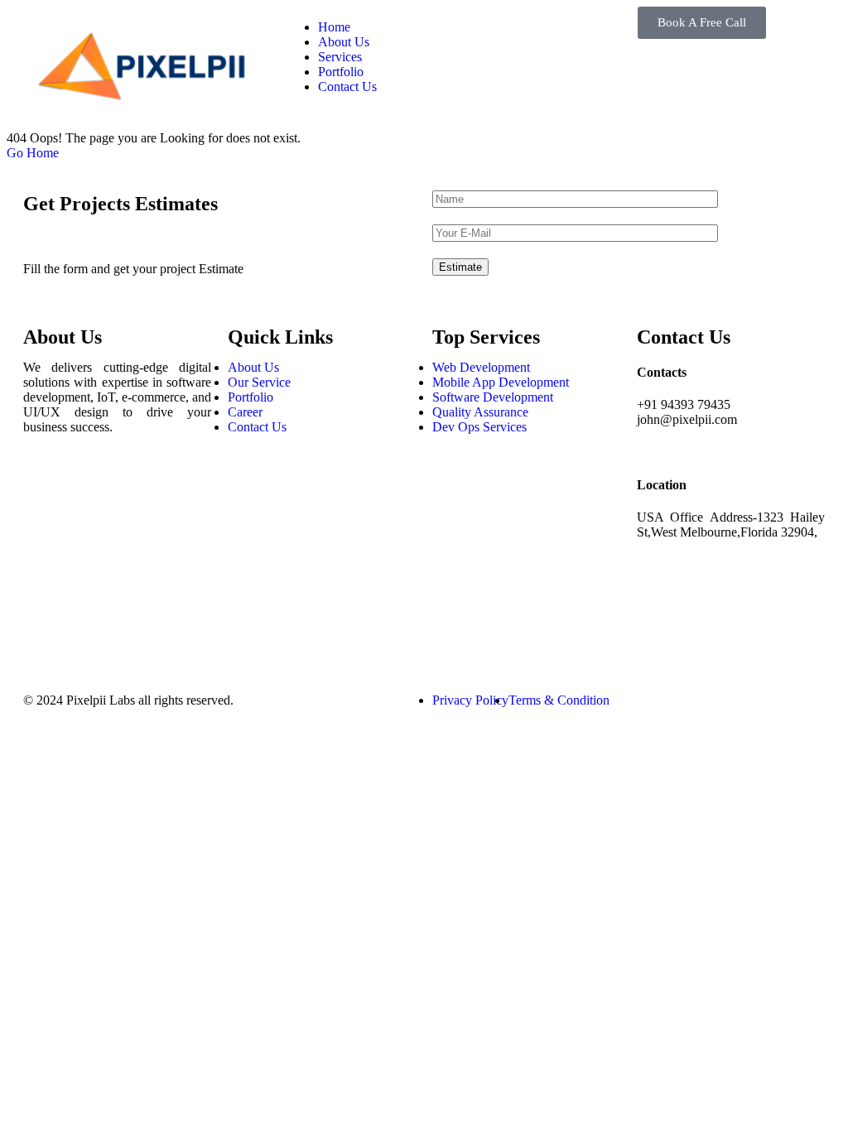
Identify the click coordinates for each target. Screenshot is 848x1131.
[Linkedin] (44, 578)
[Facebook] (44, 488)
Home (334, 27)
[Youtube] (44, 622)
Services (340, 57)
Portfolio (341, 72)
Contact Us (347, 86)
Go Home (33, 153)
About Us (343, 42)
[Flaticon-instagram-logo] (44, 533)
